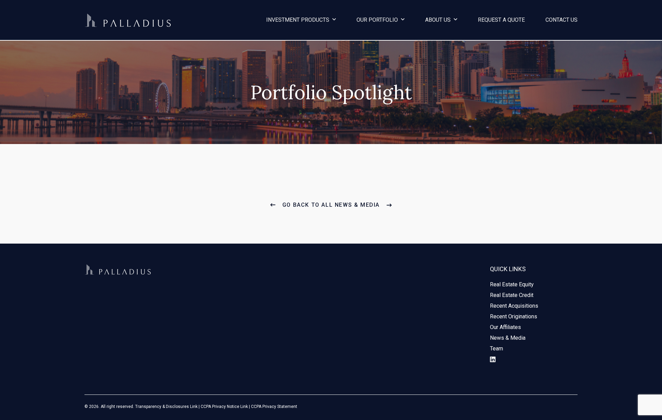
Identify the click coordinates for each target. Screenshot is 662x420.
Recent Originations (513, 316)
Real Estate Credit (511, 295)
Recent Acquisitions (514, 306)
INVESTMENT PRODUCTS (298, 20)
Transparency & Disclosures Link (166, 406)
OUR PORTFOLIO (378, 20)
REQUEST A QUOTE (501, 20)
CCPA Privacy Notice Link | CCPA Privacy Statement (249, 406)
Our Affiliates (505, 327)
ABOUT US (438, 20)
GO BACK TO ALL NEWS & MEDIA (331, 205)
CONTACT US (561, 20)
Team (496, 348)
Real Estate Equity (512, 284)
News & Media (507, 338)
